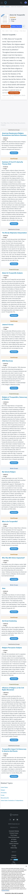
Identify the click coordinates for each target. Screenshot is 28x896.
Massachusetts (5, 798)
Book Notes (14, 841)
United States (4, 787)
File (3, 31)
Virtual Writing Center (13, 837)
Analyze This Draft (16, 26)
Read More (14, 153)
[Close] (26, 866)
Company (13, 855)
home (2, 6)
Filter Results (23, 31)
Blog (14, 862)
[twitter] (14, 820)
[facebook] (10, 820)
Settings (16, 31)
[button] (2, 2)
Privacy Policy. (5, 890)
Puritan (2, 795)
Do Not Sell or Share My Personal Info (14, 893)
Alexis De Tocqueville (17, 15)
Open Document (5, 26)
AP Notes (13, 839)
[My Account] (26, 2)
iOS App (14, 845)
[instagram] (17, 820)
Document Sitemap (14, 831)
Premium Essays (13, 833)
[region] (14, 880)
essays (7, 6)
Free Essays (14, 835)
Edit (7, 31)
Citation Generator (14, 843)
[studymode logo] (9, 3)
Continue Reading (14, 93)
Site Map (13, 864)
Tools (11, 31)
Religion (3, 790)
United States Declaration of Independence (12, 800)
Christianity (4, 792)
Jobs (11, 859)
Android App (14, 848)
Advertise (13, 857)
